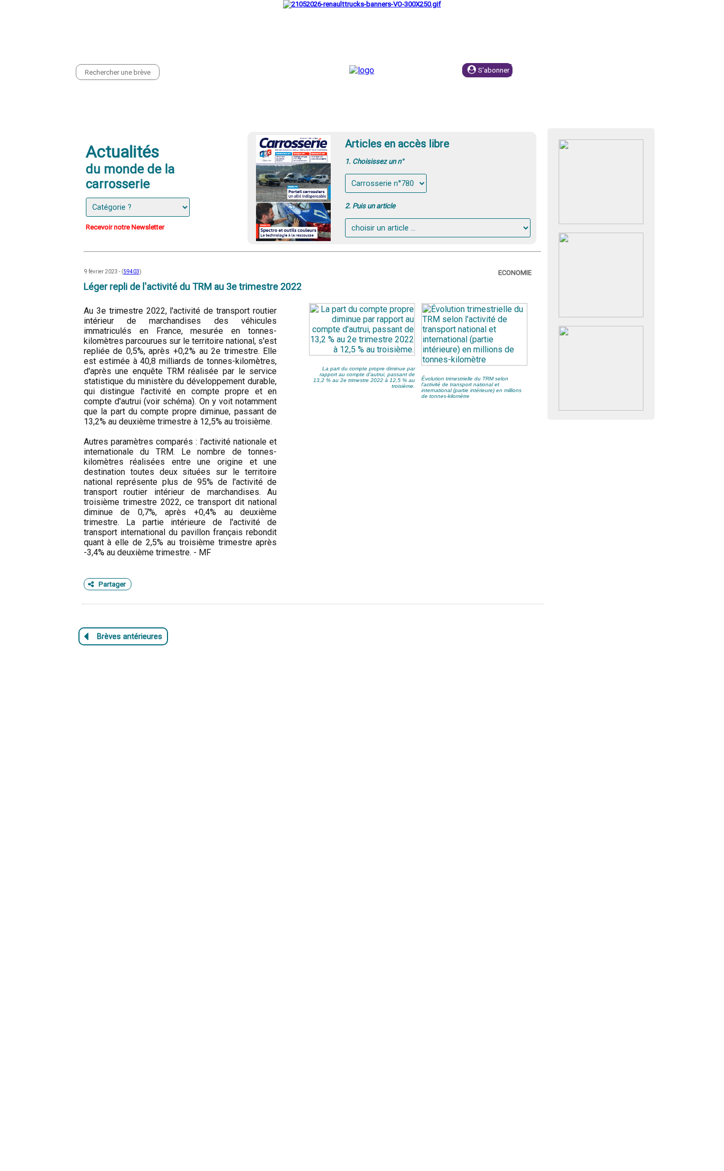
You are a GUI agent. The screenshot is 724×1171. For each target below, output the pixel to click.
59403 (131, 271)
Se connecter (574, 70)
